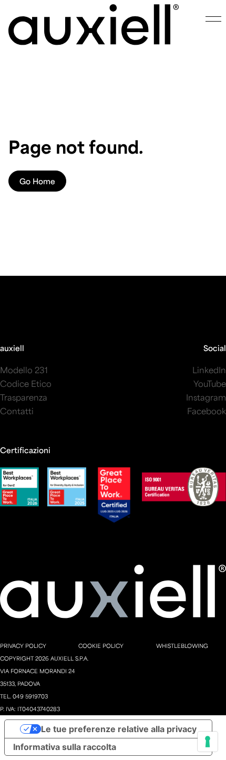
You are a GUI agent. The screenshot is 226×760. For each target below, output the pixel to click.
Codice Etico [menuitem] (26, 383)
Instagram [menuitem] (206, 397)
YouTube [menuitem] (209, 383)
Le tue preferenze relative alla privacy (119, 729)
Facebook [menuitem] (206, 410)
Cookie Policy (101, 645)
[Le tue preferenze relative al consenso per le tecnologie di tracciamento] (208, 742)
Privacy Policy (23, 645)
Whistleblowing (182, 645)
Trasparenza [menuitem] (23, 397)
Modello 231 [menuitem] (24, 369)
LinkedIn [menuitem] (209, 369)
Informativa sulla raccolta (64, 747)
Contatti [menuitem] (17, 410)
